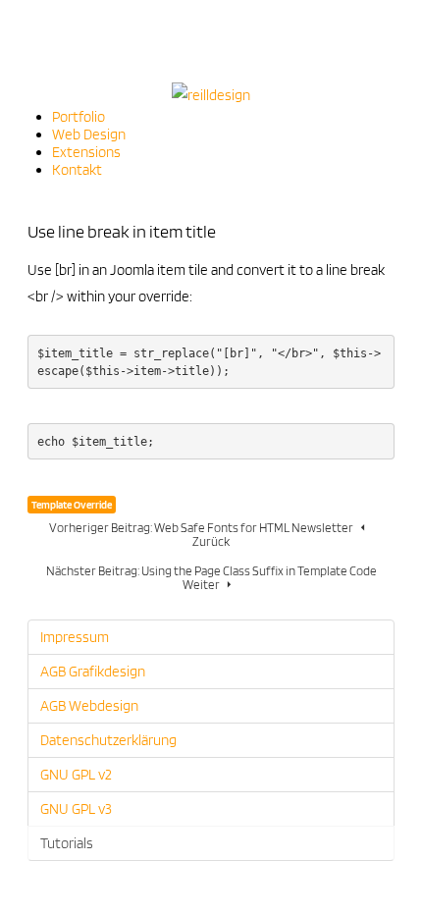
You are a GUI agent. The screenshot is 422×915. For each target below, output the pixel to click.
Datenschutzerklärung (108, 740)
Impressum (74, 637)
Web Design (89, 134)
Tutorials (66, 843)
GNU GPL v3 (76, 809)
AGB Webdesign (89, 706)
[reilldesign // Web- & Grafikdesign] (211, 94)
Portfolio (78, 117)
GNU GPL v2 (76, 774)
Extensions (86, 152)
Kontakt (77, 170)
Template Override (71, 504)
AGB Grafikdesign (92, 671)
